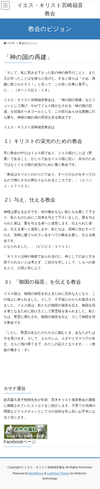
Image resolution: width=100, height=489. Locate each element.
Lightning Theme (58, 473)
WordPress (36, 473)
